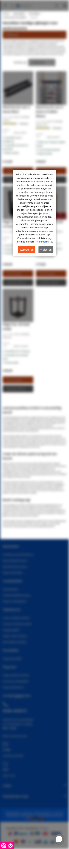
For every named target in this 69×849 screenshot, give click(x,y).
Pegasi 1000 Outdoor (15, 636)
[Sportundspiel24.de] (35, 818)
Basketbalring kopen (15, 566)
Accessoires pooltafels (14, 17)
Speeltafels (19, 13)
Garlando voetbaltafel (15, 681)
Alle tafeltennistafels (15, 642)
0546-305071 (15, 711)
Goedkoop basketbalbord (18, 554)
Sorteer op (20, 62)
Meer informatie (44, 241)
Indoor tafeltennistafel (16, 618)
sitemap (44, 828)
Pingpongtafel (11, 630)
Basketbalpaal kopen (15, 560)
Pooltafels (34, 13)
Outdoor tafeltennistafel (17, 624)
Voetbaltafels (10, 589)
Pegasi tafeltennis (13, 687)
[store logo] (24, 4)
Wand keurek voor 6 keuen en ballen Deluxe (49, 111)
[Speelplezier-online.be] (41, 818)
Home (6, 13)
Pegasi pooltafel (12, 658)
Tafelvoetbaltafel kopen (17, 595)
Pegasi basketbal (13, 572)
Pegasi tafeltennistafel (16, 675)
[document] (34, 213)
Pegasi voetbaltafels (14, 601)
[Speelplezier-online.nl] (29, 818)
